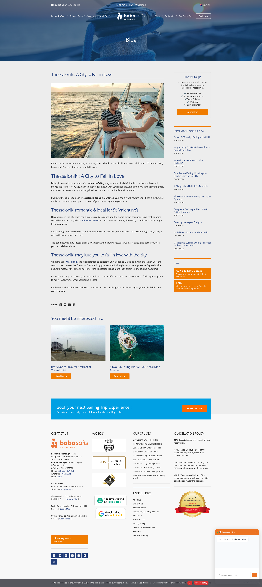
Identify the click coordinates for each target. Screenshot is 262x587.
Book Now (203, 16)
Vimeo (85, 555)
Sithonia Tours (76, 16)
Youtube (78, 555)
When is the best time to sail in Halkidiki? (188, 162)
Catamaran (91, 16)
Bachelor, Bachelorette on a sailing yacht (149, 476)
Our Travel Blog (186, 16)
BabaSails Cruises (91, 220)
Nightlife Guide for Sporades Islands (191, 232)
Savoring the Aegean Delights (188, 222)
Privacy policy (201, 583)
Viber (59, 476)
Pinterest (72, 555)
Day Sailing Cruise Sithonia (145, 451)
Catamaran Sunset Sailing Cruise (148, 471)
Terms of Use (139, 519)
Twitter (60, 555)
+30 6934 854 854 (66, 471)
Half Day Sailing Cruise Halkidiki (147, 443)
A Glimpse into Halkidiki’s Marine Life (191, 186)
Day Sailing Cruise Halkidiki (145, 440)
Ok (190, 583)
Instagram (66, 555)
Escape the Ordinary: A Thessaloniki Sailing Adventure (191, 211)
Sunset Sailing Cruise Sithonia (146, 459)
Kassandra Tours (58, 16)
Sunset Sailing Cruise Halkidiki (147, 447)
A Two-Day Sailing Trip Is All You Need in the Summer (135, 368)
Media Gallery (139, 507)
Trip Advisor (54, 562)
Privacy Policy (139, 523)
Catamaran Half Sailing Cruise (146, 467)
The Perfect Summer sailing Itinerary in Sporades (192, 198)
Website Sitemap (140, 535)
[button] (110, 500)
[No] (258, 583)
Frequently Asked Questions (146, 511)
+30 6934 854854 (124, 4)
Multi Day (104, 16)
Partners (137, 531)
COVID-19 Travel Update (144, 527)
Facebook (54, 555)
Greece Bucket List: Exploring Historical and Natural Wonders (192, 244)
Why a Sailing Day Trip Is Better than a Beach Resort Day (191, 149)
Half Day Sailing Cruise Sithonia (147, 455)
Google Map (65, 489)
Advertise (137, 515)
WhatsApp (140, 4)
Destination (170, 16)
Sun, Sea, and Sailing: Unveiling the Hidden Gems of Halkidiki (190, 174)
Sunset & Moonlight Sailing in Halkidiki (192, 137)
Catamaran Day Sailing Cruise (146, 463)
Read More (61, 376)
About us (137, 499)
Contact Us (192, 111)
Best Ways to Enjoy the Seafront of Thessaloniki (71, 368)
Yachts (158, 16)
